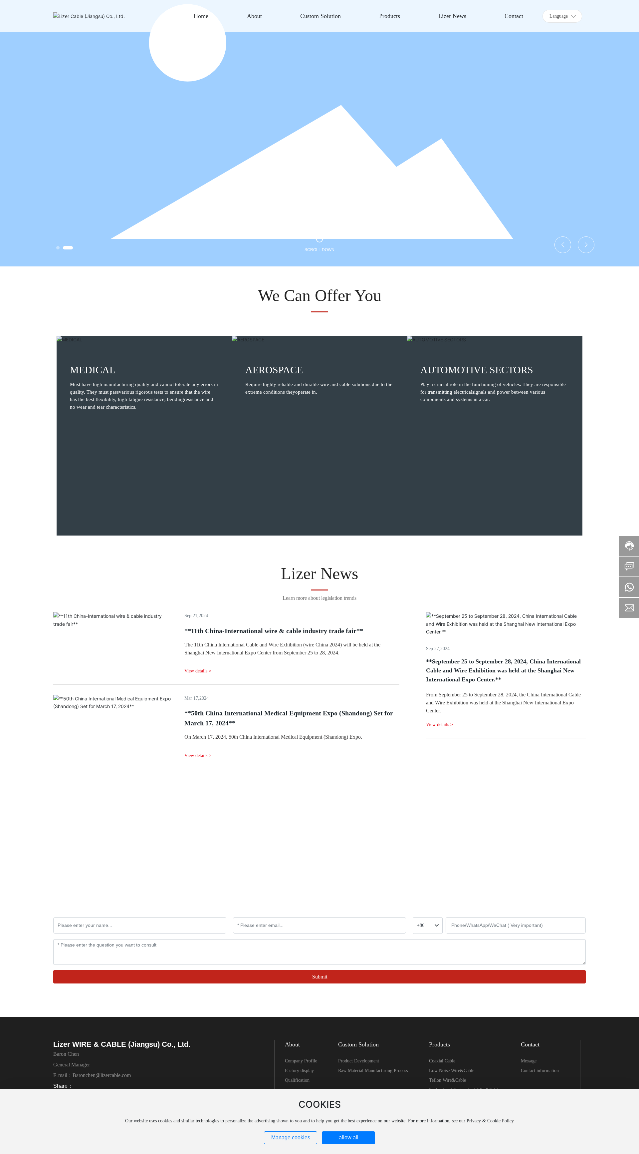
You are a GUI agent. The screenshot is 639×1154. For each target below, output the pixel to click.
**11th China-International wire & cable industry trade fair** (273, 630)
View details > (439, 724)
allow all (348, 1137)
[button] (58, 247)
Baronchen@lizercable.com (102, 1075)
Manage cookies (290, 1137)
